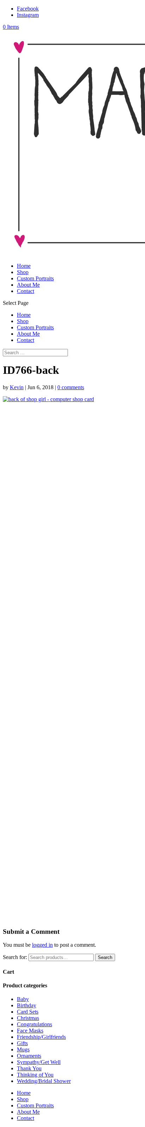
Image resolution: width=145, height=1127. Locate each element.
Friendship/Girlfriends (41, 1037)
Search (105, 957)
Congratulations (34, 1024)
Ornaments (29, 1056)
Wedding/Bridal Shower (44, 1081)
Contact (25, 291)
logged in (42, 945)
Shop (23, 272)
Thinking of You (35, 1075)
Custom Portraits (35, 278)
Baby (23, 999)
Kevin (17, 387)
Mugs (23, 1049)
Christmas (28, 1018)
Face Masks (30, 1031)
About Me (28, 285)
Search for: (15, 957)
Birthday (26, 1005)
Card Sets (27, 1012)
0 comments (70, 387)
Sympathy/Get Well (39, 1062)
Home (24, 266)
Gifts (22, 1043)
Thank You (29, 1068)
